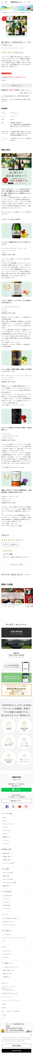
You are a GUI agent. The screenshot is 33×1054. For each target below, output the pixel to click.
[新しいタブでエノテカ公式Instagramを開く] (26, 806)
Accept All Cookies (16, 1050)
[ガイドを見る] (6, 2)
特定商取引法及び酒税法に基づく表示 (9, 993)
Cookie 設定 (3, 1014)
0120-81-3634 (12, 986)
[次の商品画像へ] (29, 27)
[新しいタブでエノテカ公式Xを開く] (13, 806)
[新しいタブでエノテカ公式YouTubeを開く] (19, 806)
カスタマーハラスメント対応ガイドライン (10, 1000)
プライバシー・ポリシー (6, 997)
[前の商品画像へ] (3, 27)
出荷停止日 (9, 990)
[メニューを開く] (2, 2)
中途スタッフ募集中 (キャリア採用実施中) (10, 1011)
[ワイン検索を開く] (25, 2)
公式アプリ (19, 800)
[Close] (31, 1035)
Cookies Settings (16, 1045)
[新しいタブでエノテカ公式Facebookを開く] (7, 806)
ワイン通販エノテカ (5, 12)
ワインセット (15, 12)
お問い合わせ (4, 983)
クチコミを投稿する (11, 544)
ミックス (12, 116)
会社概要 (3, 1007)
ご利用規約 (3, 1004)
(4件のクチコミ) (19, 52)
